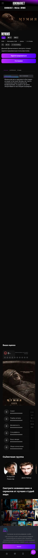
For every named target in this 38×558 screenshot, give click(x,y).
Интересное (13, 70)
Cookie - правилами (30, 542)
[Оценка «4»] (12, 357)
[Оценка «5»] (15, 357)
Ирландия (10, 41)
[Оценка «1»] (5, 357)
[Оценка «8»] (22, 357)
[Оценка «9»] (25, 357)
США (15, 41)
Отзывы (19, 70)
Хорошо (19, 546)
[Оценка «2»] (7, 357)
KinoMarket (8, 7)
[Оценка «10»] (27, 357)
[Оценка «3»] (10, 357)
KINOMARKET (19, 3)
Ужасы (16, 7)
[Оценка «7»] (20, 357)
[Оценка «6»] (17, 357)
